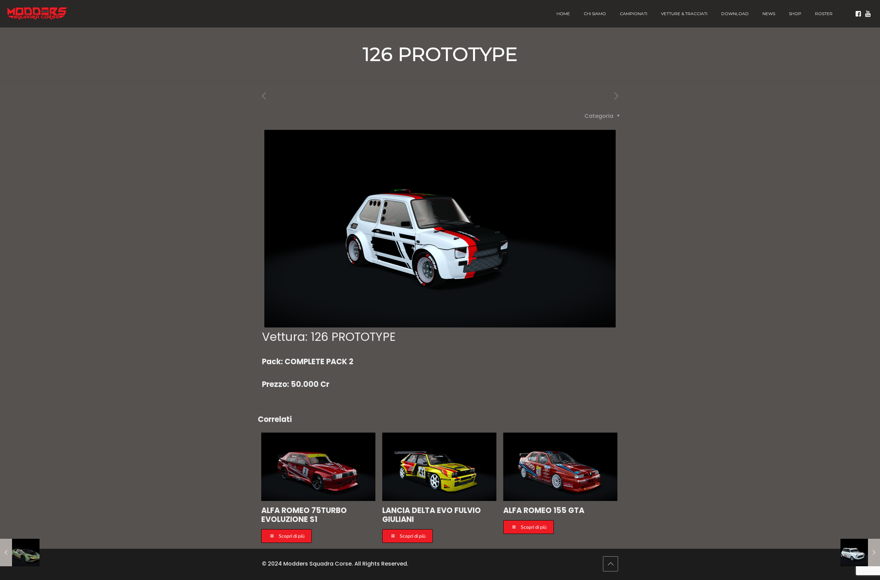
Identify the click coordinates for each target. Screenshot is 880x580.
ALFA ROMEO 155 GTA (543, 510)
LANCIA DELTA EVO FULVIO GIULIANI (431, 515)
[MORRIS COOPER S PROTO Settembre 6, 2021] (860, 552)
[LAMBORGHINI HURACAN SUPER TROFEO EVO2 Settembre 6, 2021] (20, 552)
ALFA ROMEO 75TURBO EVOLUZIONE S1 (304, 515)
